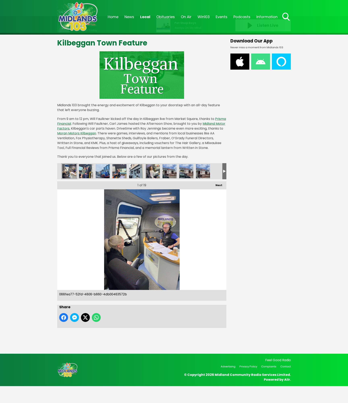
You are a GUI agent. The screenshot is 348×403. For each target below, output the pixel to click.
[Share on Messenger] (74, 317)
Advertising (228, 366)
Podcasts (241, 16)
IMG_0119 (170, 171)
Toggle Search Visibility (286, 21)
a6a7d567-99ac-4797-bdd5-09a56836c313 (103, 171)
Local (145, 16)
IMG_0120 (186, 171)
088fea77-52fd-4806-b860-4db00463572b (69, 171)
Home (113, 16)
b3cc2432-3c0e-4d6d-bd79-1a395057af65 (136, 171)
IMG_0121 (203, 171)
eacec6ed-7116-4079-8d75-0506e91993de (153, 171)
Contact (285, 366)
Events (221, 16)
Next (216, 185)
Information (267, 16)
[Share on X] (85, 317)
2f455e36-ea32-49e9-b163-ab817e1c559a (86, 171)
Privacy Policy (248, 366)
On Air (186, 16)
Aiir (287, 379)
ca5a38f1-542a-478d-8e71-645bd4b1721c (220, 171)
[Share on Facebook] (63, 317)
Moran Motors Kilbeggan (76, 133)
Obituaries (165, 16)
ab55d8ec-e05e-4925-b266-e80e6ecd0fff (119, 171)
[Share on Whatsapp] (96, 317)
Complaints (268, 366)
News (129, 16)
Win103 (204, 16)
